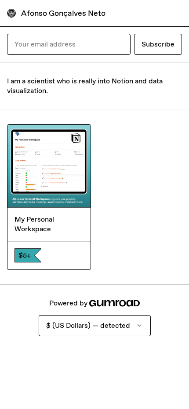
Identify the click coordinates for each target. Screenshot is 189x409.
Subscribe (158, 44)
